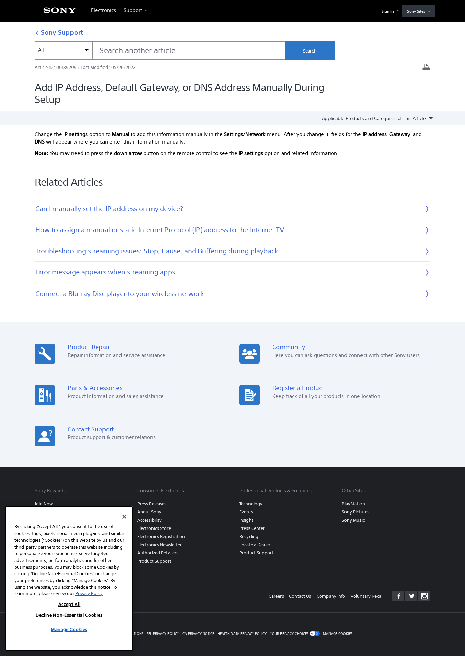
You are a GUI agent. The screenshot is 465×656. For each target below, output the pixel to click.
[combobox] (159, 50)
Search (310, 51)
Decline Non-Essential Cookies (69, 615)
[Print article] (426, 68)
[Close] (124, 516)
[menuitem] (60, 12)
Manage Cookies (337, 633)
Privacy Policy (89, 593)
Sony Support (62, 32)
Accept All (69, 604)
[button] (451, 633)
